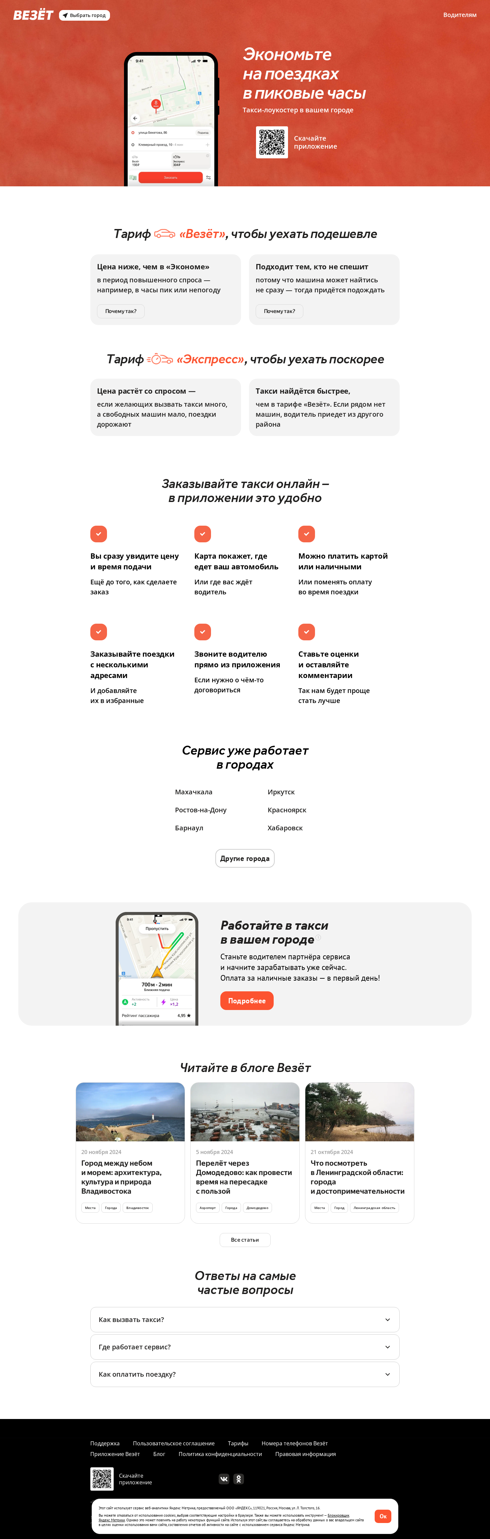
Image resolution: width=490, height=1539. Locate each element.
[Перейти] (130, 1153)
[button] (245, 1319)
